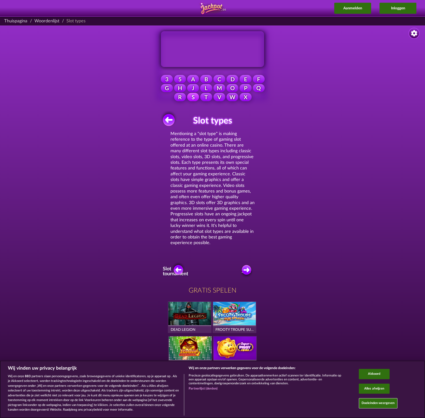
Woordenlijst (46, 21)
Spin (246, 271)
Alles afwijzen (374, 388)
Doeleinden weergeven (378, 403)
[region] (212, 389)
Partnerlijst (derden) (203, 388)
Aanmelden (352, 8)
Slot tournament (177, 271)
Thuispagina (15, 21)
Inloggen (398, 8)
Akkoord (374, 374)
